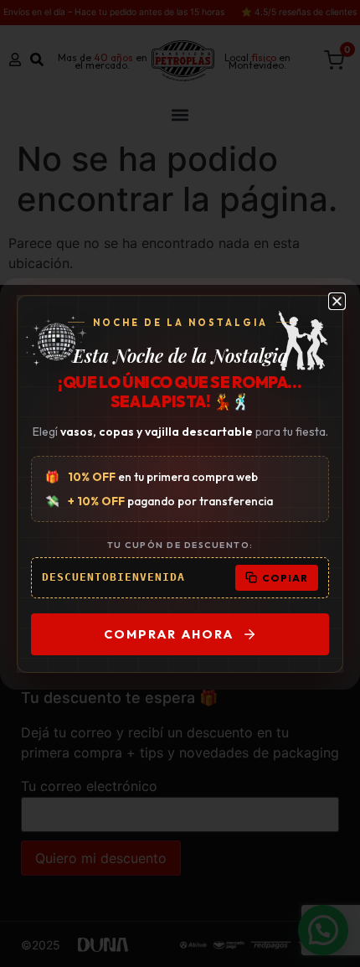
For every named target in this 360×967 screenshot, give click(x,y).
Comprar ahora (169, 634)
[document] (180, 483)
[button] (337, 301)
